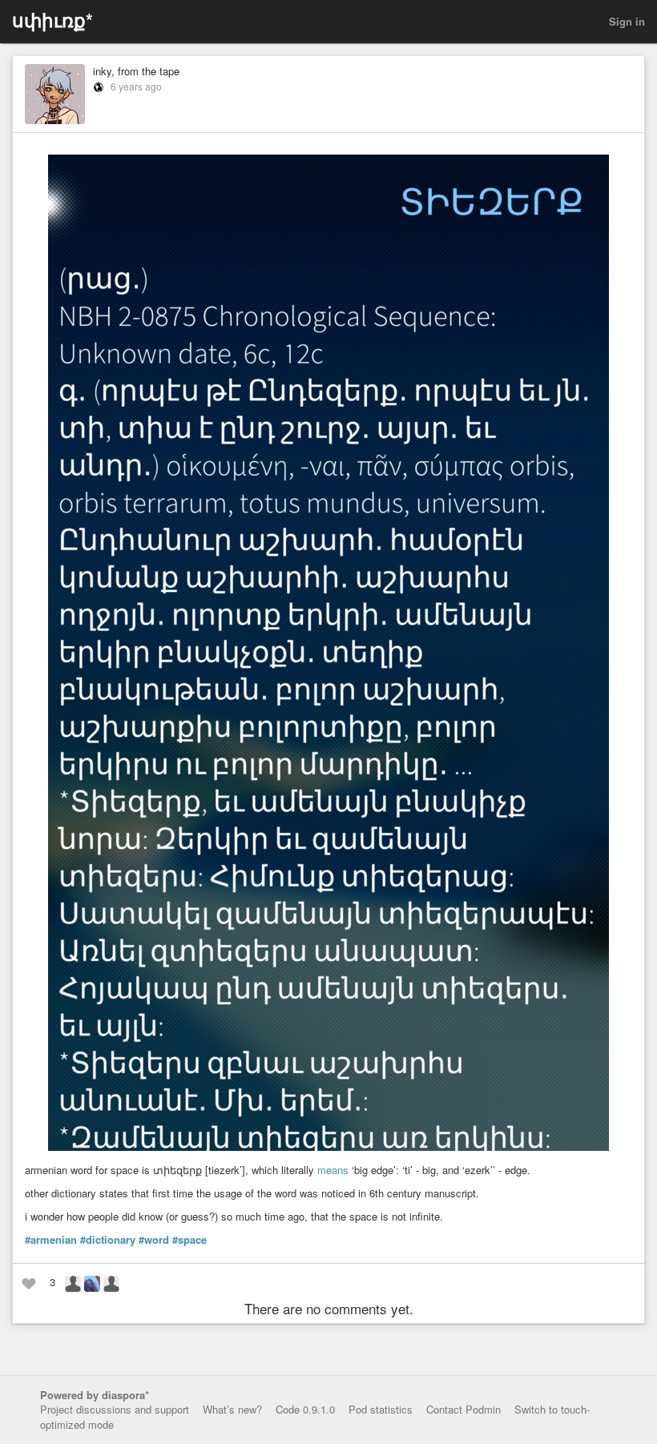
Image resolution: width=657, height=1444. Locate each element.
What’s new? (232, 1409)
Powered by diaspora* (94, 1394)
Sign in (627, 21)
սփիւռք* (52, 19)
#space (189, 1240)
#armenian (51, 1240)
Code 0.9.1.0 (305, 1409)
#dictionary (107, 1240)
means (333, 1169)
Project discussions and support (114, 1409)
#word (154, 1240)
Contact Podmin (463, 1409)
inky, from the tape (136, 70)
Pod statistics (381, 1409)
